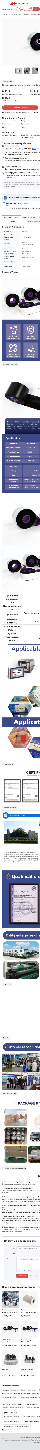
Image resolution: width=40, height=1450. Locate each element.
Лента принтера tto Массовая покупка (16, 1426)
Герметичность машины (29, 1397)
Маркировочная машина (10, 1390)
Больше (5, 1430)
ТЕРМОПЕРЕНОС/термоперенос (11, 1394)
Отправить (22, 1276)
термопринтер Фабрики (11, 1416)
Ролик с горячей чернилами (30, 1394)
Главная (4, 14)
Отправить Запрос (20, 108)
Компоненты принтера (28, 1390)
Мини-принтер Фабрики (11, 1421)
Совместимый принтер (31, 1421)
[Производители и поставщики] (20, 3)
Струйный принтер (8, 1397)
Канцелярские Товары (15, 14)
